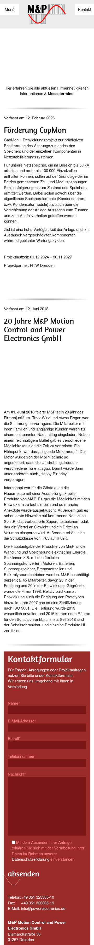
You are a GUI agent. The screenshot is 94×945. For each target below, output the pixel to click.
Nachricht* (17, 774)
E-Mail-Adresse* (22, 720)
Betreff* (14, 738)
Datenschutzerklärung (30, 859)
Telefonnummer (21, 756)
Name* (14, 703)
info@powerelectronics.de (43, 908)
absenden (23, 873)
